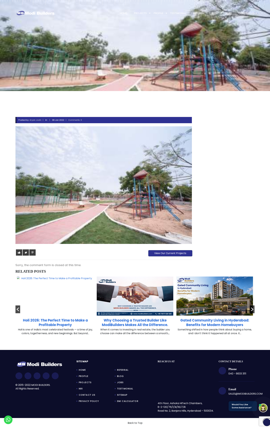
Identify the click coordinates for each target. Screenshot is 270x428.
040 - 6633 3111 (237, 373)
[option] (55, 307)
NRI (81, 388)
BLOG (215, 13)
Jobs (120, 382)
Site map (82, 361)
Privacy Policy (89, 401)
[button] (17, 309)
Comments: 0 (75, 120)
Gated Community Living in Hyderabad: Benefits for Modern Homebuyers (135, 322)
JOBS (228, 13)
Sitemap (122, 394)
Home (123, 13)
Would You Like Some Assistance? (242, 406)
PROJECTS (140, 13)
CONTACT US (246, 13)
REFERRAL (199, 13)
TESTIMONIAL (178, 13)
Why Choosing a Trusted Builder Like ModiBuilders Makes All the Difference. (55, 322)
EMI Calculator (127, 401)
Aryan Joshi (35, 120)
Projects (85, 382)
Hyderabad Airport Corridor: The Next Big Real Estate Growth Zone (214, 322)
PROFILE (158, 13)
